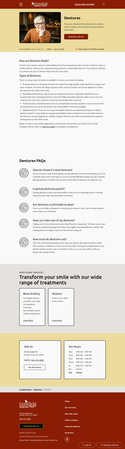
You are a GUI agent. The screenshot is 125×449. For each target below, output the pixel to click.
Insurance (69, 433)
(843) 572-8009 (59, 49)
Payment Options (72, 426)
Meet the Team (71, 414)
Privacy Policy (24, 440)
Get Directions (34, 367)
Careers (46, 440)
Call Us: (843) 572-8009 (84, 4)
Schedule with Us (76, 36)
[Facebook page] (67, 439)
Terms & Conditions (36, 440)
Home (67, 401)
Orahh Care (54, 440)
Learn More (28, 320)
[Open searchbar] (104, 4)
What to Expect (71, 420)
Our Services (70, 407)
